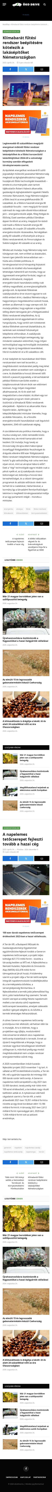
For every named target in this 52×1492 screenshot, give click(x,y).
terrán (41, 1152)
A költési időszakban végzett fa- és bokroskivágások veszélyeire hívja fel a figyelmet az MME (37, 544)
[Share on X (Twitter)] (25, 69)
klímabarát (8, 513)
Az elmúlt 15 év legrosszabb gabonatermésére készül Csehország (22, 681)
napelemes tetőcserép (13, 1152)
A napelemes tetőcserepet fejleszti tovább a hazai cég (14, 541)
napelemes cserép (32, 1147)
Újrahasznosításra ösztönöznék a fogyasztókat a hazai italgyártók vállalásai (25, 640)
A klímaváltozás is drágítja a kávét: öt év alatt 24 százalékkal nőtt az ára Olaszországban (24, 724)
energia (19, 509)
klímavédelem (22, 513)
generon (7, 1147)
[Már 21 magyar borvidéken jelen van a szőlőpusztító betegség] (26, 579)
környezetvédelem (39, 513)
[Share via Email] (41, 69)
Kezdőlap (6, 24)
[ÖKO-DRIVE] (26, 4)
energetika (8, 509)
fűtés (28, 509)
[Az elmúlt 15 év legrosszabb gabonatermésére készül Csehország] (26, 663)
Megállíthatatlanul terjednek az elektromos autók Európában (34, 788)
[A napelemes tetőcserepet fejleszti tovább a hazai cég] (26, 879)
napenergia (31, 1152)
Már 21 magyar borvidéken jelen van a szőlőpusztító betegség (23, 598)
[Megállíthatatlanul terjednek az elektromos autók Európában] (10, 791)
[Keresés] (44, 4)
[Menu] (4, 4)
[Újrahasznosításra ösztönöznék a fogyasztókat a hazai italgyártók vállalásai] (26, 621)
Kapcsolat (25, 1477)
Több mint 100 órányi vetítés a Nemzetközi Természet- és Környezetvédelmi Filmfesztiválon (14, 1183)
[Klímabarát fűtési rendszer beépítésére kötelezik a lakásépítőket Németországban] (26, 90)
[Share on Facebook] (10, 69)
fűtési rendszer (40, 509)
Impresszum (12, 1477)
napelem (18, 1147)
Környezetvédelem (11, 32)
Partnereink (39, 1477)
